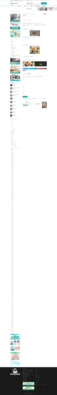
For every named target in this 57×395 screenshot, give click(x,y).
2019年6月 (12, 260)
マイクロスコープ (13, 130)
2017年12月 (12, 285)
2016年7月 (12, 309)
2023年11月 (12, 192)
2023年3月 (12, 202)
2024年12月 (12, 177)
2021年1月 (12, 235)
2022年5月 (12, 216)
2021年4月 (12, 231)
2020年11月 (12, 238)
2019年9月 (12, 256)
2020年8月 (12, 242)
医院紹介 (12, 45)
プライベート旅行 (33, 70)
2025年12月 (12, 160)
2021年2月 (12, 234)
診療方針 (12, 44)
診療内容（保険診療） (13, 48)
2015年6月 (12, 327)
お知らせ (12, 120)
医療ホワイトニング (13, 51)
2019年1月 (12, 267)
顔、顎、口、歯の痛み (13, 145)
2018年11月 (12, 270)
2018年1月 (12, 284)
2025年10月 (12, 163)
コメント (24, 78)
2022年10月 (12, 209)
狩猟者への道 (14, 104)
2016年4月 (12, 313)
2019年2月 (12, 266)
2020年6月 (12, 245)
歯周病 (12, 138)
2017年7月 (12, 292)
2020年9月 (12, 241)
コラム (12, 123)
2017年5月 (12, 295)
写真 (11, 134)
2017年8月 (12, 291)
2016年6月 (12, 310)
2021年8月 (12, 227)
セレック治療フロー (13, 52)
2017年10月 (12, 288)
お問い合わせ (44, 3)
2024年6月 (12, 184)
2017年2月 (12, 299)
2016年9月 (12, 306)
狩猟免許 (12, 141)
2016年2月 (12, 316)
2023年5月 (12, 199)
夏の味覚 (14, 84)
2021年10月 (12, 224)
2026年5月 (12, 153)
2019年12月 (12, 252)
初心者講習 (14, 101)
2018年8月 (12, 274)
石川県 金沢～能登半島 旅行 (16, 94)
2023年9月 (12, 195)
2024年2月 (12, 188)
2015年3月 (12, 331)
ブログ (30, 70)
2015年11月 (12, 320)
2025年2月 (12, 174)
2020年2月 (12, 249)
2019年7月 (12, 259)
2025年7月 (12, 167)
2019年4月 (12, 263)
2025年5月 (12, 170)
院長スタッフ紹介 (13, 41)
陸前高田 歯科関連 (13, 144)
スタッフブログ (27, 70)
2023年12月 (12, 191)
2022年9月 (12, 210)
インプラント (36, 378)
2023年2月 (12, 203)
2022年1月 (12, 220)
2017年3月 (12, 298)
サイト (23, 93)
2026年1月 (12, 159)
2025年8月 (12, 166)
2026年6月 (12, 152)
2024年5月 (12, 185)
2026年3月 (12, 156)
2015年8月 (12, 324)
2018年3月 (12, 281)
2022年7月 (12, 213)
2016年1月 (12, 317)
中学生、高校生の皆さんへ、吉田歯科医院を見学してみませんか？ (15, 55)
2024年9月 (12, 181)
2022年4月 (12, 217)
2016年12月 (12, 302)
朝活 (13, 111)
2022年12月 (12, 206)
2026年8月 (12, 149)
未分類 (12, 137)
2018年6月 (12, 277)
